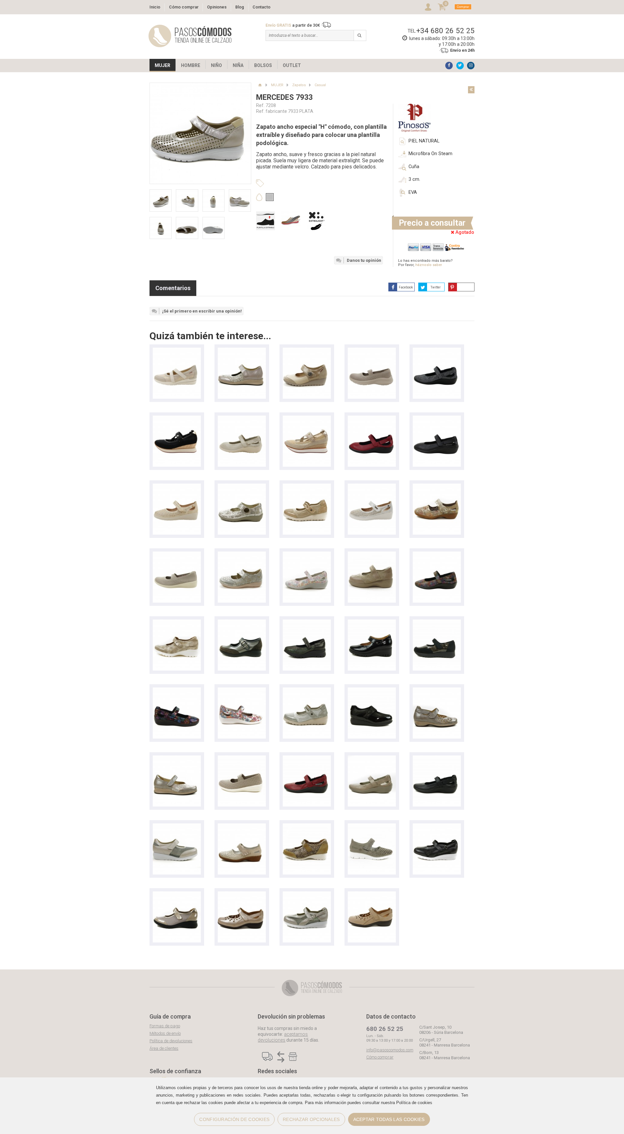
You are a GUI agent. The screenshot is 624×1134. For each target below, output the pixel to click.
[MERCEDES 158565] (242, 758)
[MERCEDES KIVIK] (307, 419)
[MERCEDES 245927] (372, 623)
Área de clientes (164, 1048)
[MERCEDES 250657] (177, 623)
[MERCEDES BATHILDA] (307, 351)
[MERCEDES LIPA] (177, 419)
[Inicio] (260, 85)
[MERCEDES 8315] (307, 623)
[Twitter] (460, 65)
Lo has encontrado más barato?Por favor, (425, 263)
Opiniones (217, 7)
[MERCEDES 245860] (242, 623)
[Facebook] (449, 65)
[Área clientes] (428, 7)
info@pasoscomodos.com (389, 1049)
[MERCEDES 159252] (372, 351)
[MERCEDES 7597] (437, 826)
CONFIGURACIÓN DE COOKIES (234, 1119)
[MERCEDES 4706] (437, 351)
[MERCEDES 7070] (242, 894)
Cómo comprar (184, 7)
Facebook (406, 287)
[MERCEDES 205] (177, 487)
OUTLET (292, 65)
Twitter (436, 287)
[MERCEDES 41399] (437, 487)
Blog (239, 7)
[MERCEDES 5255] (372, 555)
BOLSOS (263, 65)
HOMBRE (190, 65)
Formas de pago (165, 1025)
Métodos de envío (165, 1033)
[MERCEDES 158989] (177, 555)
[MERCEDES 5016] (242, 351)
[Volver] (471, 89)
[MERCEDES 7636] (177, 826)
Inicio (155, 7)
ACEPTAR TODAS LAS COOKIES (389, 1119)
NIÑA (238, 65)
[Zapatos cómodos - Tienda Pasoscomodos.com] (190, 36)
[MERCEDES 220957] (307, 826)
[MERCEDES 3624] (437, 690)
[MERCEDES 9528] (242, 487)
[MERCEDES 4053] (307, 555)
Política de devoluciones (171, 1040)
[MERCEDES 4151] (307, 487)
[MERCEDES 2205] (177, 758)
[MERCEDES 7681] (372, 690)
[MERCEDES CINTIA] (177, 351)
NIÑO (216, 65)
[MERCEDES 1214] (437, 623)
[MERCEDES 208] (372, 487)
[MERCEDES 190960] (177, 894)
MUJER (162, 65)
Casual (320, 85)
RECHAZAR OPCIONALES (311, 1119)
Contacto (261, 7)
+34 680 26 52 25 (445, 30)
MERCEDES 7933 (284, 97)
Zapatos (299, 85)
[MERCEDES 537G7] (372, 826)
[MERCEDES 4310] (242, 555)
